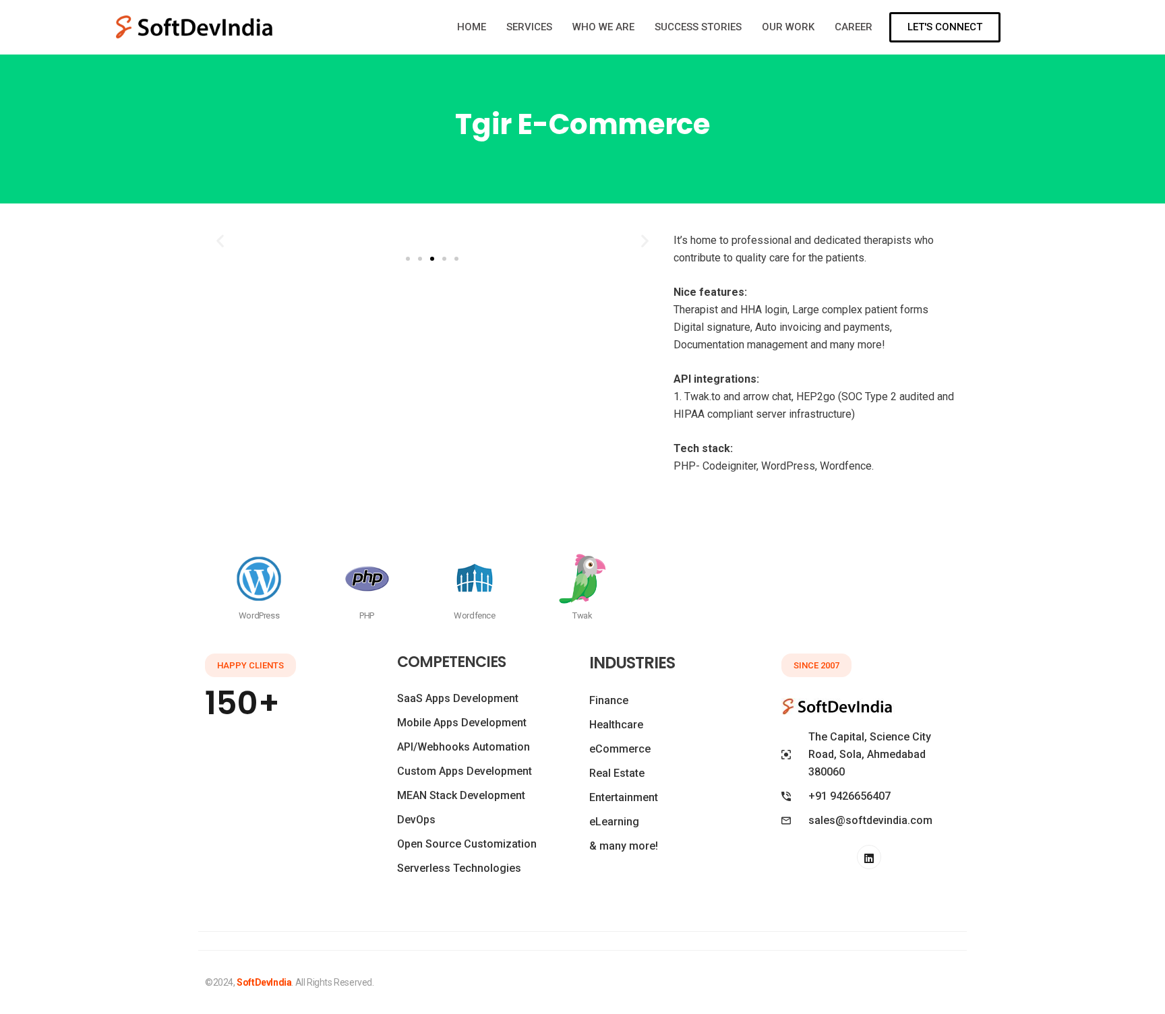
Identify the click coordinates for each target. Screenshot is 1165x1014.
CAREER (853, 27)
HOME (471, 27)
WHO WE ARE (603, 27)
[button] (220, 240)
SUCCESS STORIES (698, 27)
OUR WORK (788, 27)
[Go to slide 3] (432, 259)
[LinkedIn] (869, 857)
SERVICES (529, 27)
